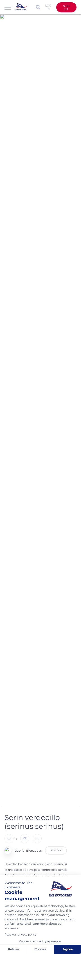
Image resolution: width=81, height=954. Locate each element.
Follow (55, 850)
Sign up (66, 8)
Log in (48, 7)
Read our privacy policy (20, 934)
